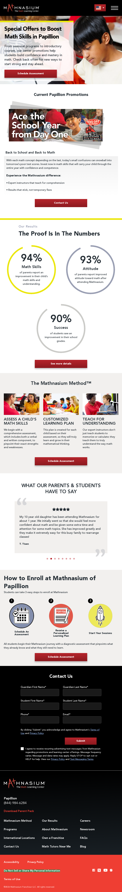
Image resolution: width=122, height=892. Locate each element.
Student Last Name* (74, 701)
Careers (85, 820)
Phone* (25, 714)
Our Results (50, 820)
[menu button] (100, 7)
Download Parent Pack (19, 811)
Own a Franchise (53, 838)
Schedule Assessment (30, 73)
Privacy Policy (37, 733)
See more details (61, 364)
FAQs (84, 838)
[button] (47, 558)
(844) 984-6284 (15, 803)
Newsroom (87, 829)
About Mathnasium (55, 829)
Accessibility (11, 862)
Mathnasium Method (18, 820)
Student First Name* (32, 701)
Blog (83, 846)
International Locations (19, 838)
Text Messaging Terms (81, 759)
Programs (10, 829)
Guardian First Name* (33, 687)
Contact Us (11, 846)
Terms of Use (12, 879)
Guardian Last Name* (75, 687)
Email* (67, 714)
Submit (80, 741)
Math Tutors (56, 846)
